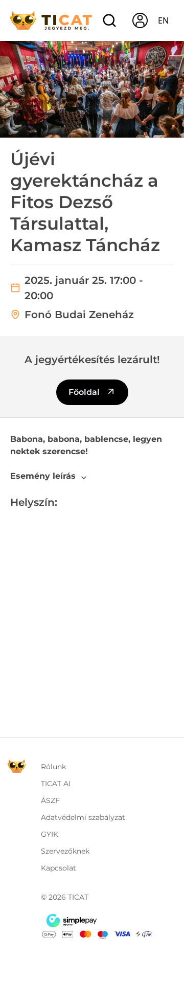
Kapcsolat (58, 868)
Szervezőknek (65, 851)
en (163, 20)
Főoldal (85, 392)
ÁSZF (50, 800)
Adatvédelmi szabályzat (83, 817)
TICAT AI (56, 783)
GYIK (49, 834)
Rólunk (53, 766)
